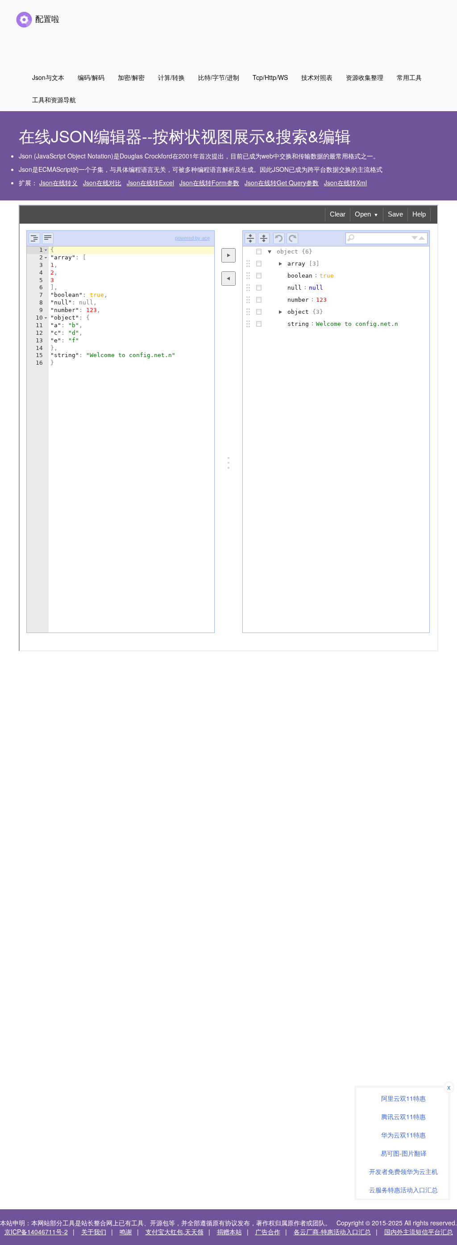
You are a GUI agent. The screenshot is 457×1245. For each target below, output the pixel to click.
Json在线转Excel (150, 182)
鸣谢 (126, 1231)
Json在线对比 (102, 182)
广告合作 (267, 1231)
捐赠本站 (229, 1231)
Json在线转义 (58, 182)
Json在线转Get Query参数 (282, 182)
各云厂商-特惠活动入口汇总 (332, 1231)
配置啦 (46, 18)
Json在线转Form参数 (209, 182)
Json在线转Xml (345, 182)
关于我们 (93, 1231)
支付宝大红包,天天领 (174, 1231)
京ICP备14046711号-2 (36, 1231)
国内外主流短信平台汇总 (418, 1231)
